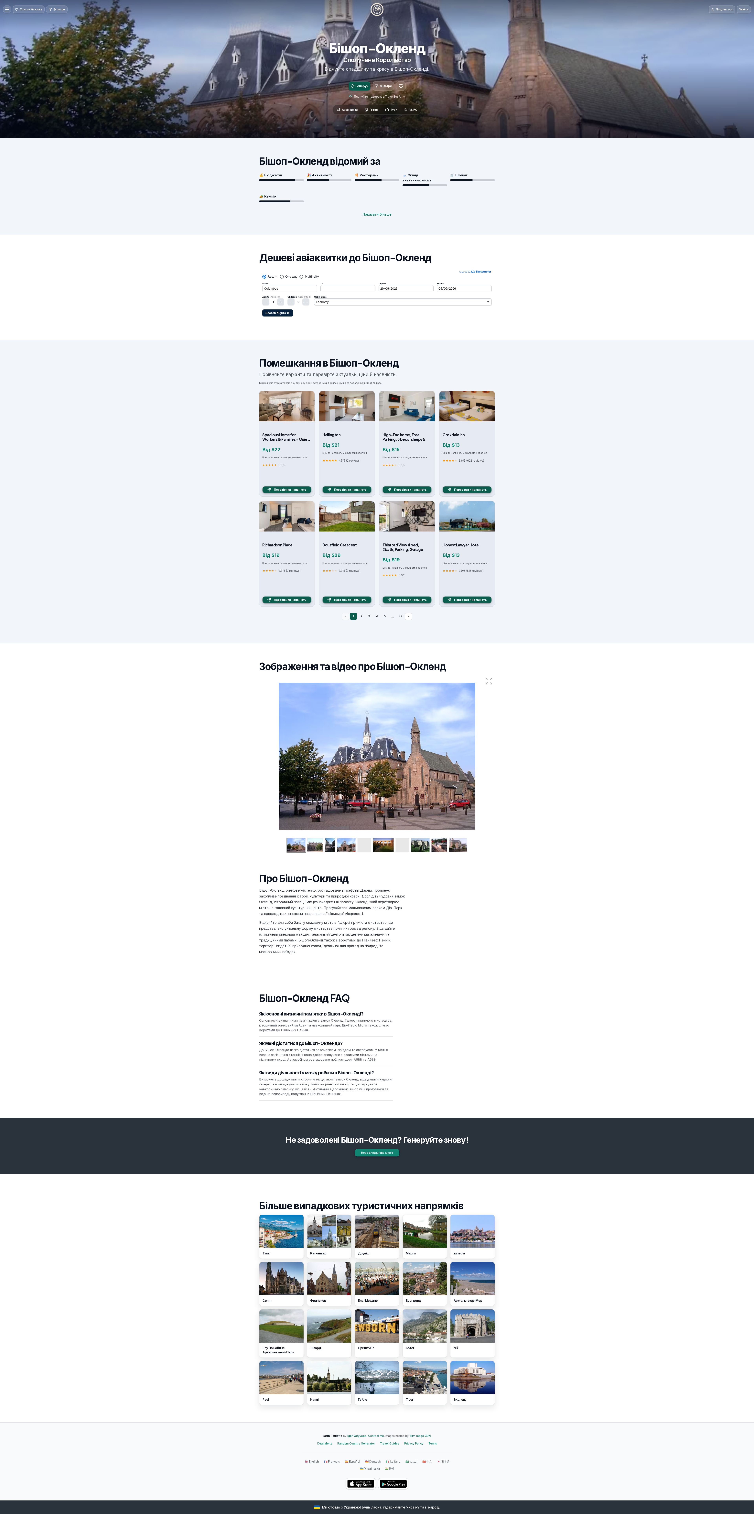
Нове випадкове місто (377, 1152)
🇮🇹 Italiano (393, 1461)
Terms (432, 1443)
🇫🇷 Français (332, 1461)
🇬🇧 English (312, 1461)
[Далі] (408, 616)
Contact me (376, 1435)
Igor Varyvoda (356, 1435)
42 (401, 616)
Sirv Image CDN (420, 1435)
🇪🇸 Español (352, 1461)
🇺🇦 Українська (370, 1468)
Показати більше (377, 214)
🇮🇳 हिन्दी (389, 1468)
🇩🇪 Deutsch (373, 1461)
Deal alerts (324, 1443)
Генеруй (362, 86)
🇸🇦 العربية (411, 1461)
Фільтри (386, 86)
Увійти (743, 9)
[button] (489, 681)
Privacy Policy (413, 1443)
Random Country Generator (356, 1443)
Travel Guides (389, 1443)
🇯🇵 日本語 (443, 1461)
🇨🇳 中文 (427, 1461)
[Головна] (377, 9)
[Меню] (7, 9)
